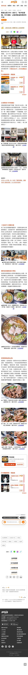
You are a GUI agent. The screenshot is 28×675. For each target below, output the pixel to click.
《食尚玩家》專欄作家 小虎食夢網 (14, 28)
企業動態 (3, 634)
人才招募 (3, 632)
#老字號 (4, 541)
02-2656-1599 (11, 620)
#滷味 (20, 541)
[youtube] (6, 646)
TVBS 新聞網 (16, 655)
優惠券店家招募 (4, 636)
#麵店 (9, 541)
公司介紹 (3, 629)
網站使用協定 (20, 632)
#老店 (18, 537)
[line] (9, 646)
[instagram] (13, 646)
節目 (14, 6)
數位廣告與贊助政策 (21, 634)
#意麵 (15, 541)
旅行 (25, 6)
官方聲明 (19, 640)
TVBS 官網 (11, 655)
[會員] (26, 2)
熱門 (18, 6)
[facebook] (2, 646)
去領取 (21, 82)
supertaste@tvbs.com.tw (12, 617)
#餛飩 (3, 545)
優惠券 (9, 6)
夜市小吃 (19, 10)
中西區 (14, 10)
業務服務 (19, 627)
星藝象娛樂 (19, 642)
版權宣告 (3, 642)
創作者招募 (3, 638)
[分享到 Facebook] (11, 32)
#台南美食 (4, 537)
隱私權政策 (19, 629)
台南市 (9, 10)
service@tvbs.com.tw (11, 619)
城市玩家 (3, 6)
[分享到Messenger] (17, 32)
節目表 (2, 640)
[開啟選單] (2, 2)
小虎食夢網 (14, 171)
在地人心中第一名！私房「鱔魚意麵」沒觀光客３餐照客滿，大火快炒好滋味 (13, 181)
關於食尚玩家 (4, 627)
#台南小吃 (12, 537)
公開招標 (19, 638)
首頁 (2, 10)
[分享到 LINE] (14, 32)
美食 (22, 6)
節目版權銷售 (20, 636)
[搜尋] (23, 2)
